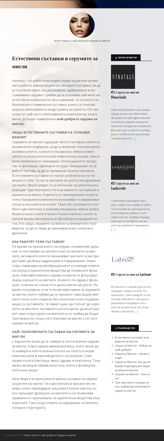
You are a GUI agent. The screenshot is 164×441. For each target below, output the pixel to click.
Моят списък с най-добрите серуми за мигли (82, 41)
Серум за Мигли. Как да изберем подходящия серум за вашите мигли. (133, 366)
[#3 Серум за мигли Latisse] (123, 270)
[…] (134, 138)
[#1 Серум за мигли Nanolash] (123, 88)
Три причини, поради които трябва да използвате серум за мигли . (132, 386)
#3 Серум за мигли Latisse (131, 274)
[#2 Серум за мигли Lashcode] (123, 179)
